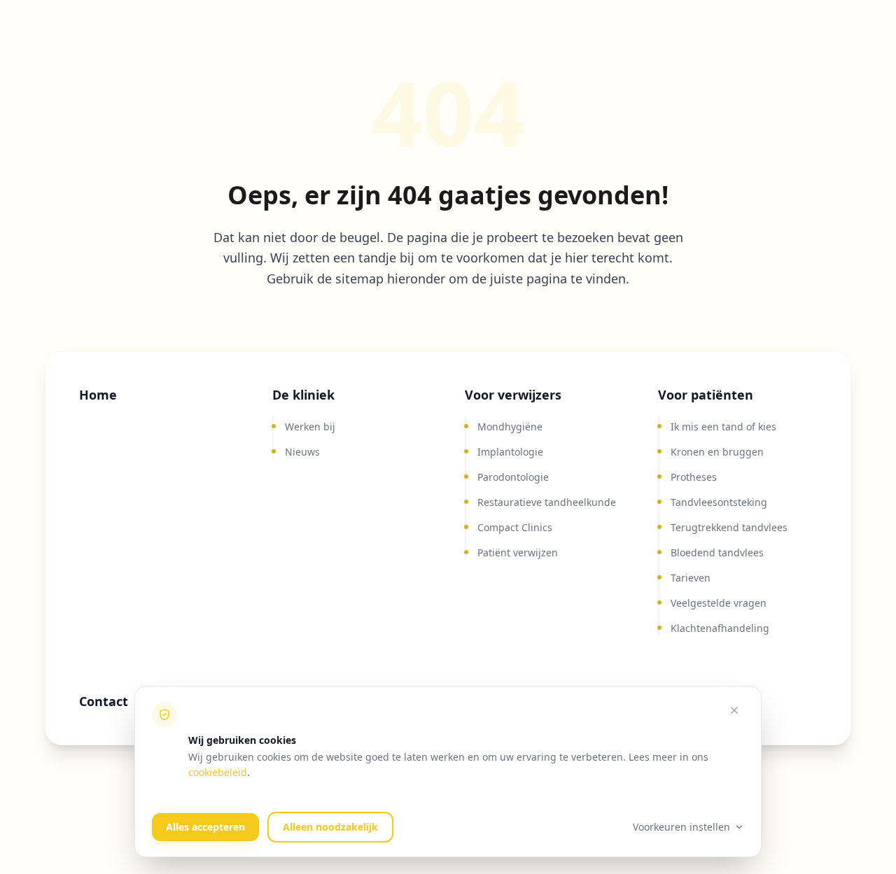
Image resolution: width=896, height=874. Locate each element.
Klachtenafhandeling (720, 628)
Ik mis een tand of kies (723, 426)
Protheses (694, 477)
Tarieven (690, 577)
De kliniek (303, 394)
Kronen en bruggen (717, 451)
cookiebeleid (217, 772)
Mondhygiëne (509, 426)
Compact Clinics (514, 527)
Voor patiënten (705, 394)
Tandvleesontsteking (719, 502)
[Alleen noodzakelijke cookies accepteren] (734, 710)
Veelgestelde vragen (718, 602)
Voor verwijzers (513, 394)
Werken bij (310, 426)
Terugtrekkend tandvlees (729, 527)
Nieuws (302, 451)
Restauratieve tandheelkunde (546, 502)
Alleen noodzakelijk (330, 826)
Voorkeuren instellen (681, 826)
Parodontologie (513, 477)
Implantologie (510, 451)
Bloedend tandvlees (717, 552)
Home (98, 394)
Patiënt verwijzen (517, 552)
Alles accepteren (205, 826)
